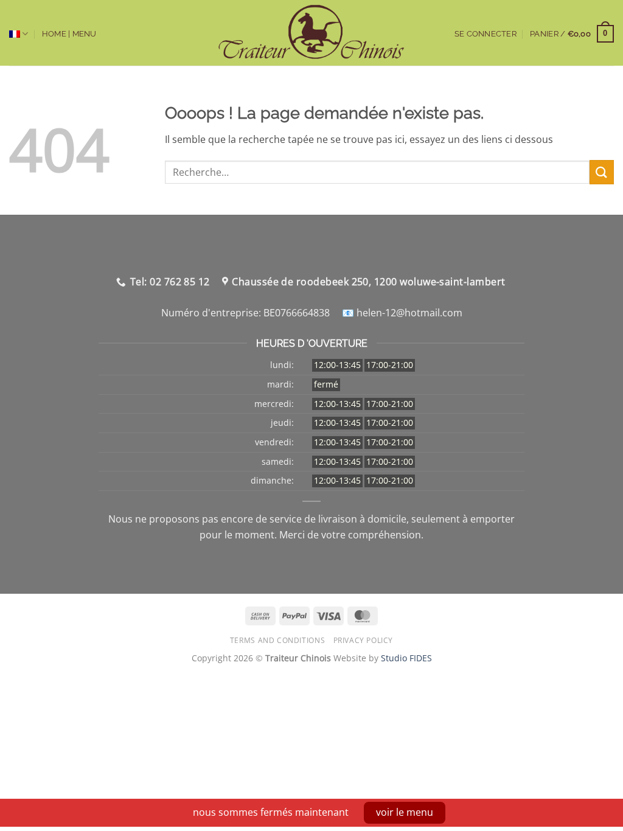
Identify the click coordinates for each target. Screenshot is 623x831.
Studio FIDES (406, 658)
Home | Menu (69, 33)
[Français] (18, 34)
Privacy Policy (363, 640)
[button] (572, 34)
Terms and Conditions (277, 640)
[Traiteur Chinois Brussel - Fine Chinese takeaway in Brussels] (312, 33)
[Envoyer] (602, 172)
